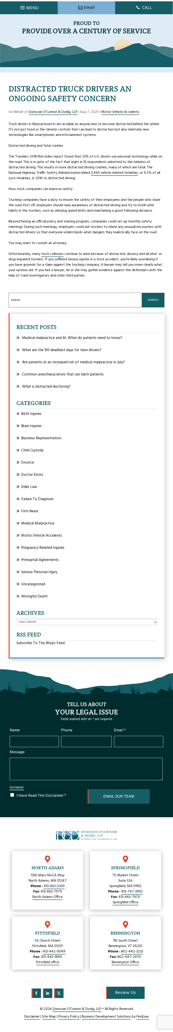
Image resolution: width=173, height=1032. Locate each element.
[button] (29, 6)
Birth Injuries (31, 414)
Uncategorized (33, 584)
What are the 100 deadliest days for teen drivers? (61, 350)
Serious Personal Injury (39, 572)
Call (147, 7)
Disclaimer (17, 787)
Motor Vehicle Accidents (120, 112)
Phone (66, 730)
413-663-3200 (54, 886)
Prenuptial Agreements (40, 560)
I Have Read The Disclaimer (41, 796)
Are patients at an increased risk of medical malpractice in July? (73, 362)
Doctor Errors (32, 475)
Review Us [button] (125, 992)
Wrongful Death (34, 596)
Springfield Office (125, 902)
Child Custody (32, 450)
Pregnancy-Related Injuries (42, 548)
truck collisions (52, 254)
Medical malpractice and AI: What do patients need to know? (72, 338)
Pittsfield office (47, 962)
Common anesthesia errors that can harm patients (63, 374)
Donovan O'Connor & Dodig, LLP (53, 112)
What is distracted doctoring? (46, 387)
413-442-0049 (54, 951)
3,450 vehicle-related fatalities (114, 173)
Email (120, 730)
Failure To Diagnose (37, 499)
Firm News (29, 511)
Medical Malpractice (37, 523)
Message (17, 752)
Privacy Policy (68, 1017)
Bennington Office (125, 962)
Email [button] (89, 7)
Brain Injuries (31, 426)
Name (15, 730)
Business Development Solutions (106, 1017)
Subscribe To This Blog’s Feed (40, 643)
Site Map (49, 1017)
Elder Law (29, 487)
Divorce (27, 463)
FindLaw (143, 1017)
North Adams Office (47, 897)
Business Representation (41, 438)
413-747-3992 (132, 892)
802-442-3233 (132, 951)
